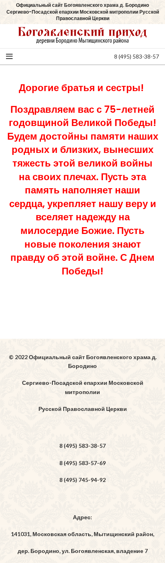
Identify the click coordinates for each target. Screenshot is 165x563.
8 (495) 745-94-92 (82, 479)
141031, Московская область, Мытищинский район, (82, 533)
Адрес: (82, 517)
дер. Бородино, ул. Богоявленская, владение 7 (83, 550)
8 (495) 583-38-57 (136, 56)
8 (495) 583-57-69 (82, 462)
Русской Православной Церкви (82, 408)
